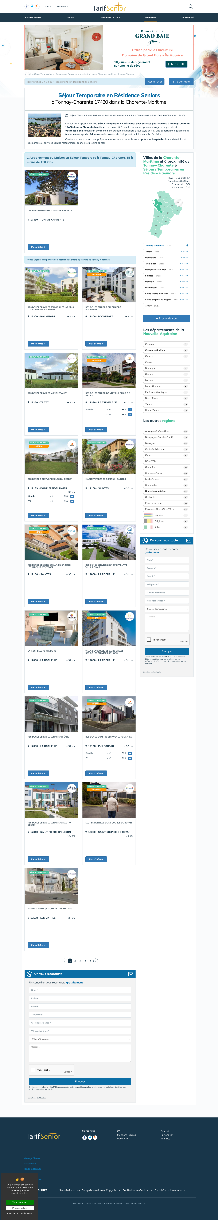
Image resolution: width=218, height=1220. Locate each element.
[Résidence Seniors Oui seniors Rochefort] (109, 284)
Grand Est (166, 467)
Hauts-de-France (166, 473)
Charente (165, 344)
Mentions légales (126, 1134)
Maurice (170, 515)
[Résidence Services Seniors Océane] (51, 714)
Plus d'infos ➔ (38, 247)
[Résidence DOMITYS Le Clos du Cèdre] (51, 456)
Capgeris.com (113, 1190)
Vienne (166, 404)
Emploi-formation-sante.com (170, 1190)
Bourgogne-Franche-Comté (166, 437)
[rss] (37, 6)
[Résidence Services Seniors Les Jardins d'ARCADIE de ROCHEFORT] (51, 284)
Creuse (148, 362)
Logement (150, 17)
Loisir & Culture (110, 17)
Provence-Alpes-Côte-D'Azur (166, 509)
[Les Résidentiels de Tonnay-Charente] (51, 187)
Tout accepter (19, 1202)
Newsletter (62, 6)
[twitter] (32, 6)
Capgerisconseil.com (93, 1190)
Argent (71, 17)
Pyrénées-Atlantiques (166, 392)
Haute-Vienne (166, 410)
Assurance (30, 1163)
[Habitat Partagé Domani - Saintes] (109, 456)
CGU (119, 1131)
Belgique (170, 521)
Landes (166, 380)
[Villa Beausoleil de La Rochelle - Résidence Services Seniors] (109, 628)
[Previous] (64, 961)
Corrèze (165, 356)
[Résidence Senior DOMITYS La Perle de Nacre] (109, 370)
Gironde (166, 374)
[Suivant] (95, 961)
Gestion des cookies (135, 1203)
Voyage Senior (32, 17)
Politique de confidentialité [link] (19, 1213)
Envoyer (80, 1081)
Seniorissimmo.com (70, 1190)
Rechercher (155, 81)
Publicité (165, 1138)
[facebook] (26, 6)
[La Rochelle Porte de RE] (51, 628)
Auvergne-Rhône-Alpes (166, 431)
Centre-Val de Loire (166, 449)
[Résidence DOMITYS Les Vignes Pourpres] (109, 714)
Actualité (188, 17)
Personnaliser (19, 1208)
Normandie (166, 485)
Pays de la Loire (166, 503)
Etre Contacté (181, 81)
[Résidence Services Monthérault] (51, 370)
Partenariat (167, 1134)
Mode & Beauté (32, 1169)
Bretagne (166, 443)
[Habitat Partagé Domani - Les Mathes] (51, 886)
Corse (165, 455)
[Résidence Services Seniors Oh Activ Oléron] (51, 800)
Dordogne (165, 368)
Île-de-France (166, 479)
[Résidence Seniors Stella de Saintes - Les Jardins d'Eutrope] (51, 542)
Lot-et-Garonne (165, 386)
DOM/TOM (150, 461)
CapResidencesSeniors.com (138, 1190)
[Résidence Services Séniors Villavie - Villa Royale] (109, 542)
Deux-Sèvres (165, 398)
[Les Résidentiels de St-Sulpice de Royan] (109, 800)
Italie (170, 527)
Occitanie (166, 497)
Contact (49, 6)
